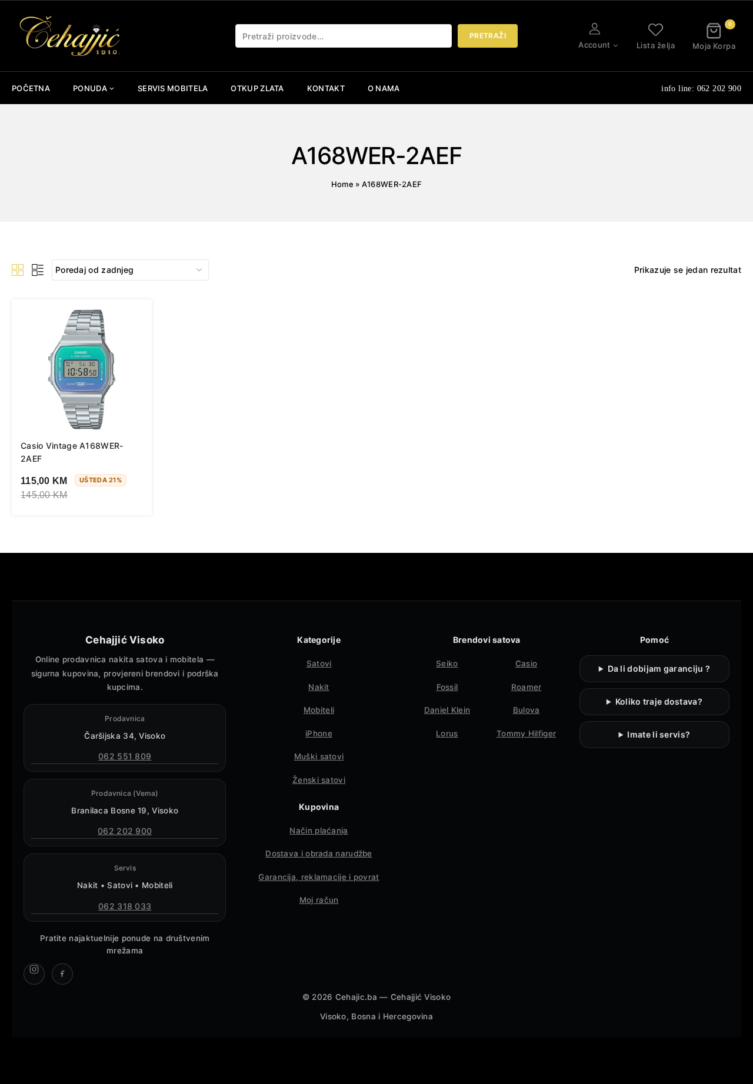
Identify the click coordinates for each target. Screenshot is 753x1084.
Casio (526, 663)
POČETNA (31, 88)
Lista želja (656, 45)
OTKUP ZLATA (257, 88)
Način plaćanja (318, 830)
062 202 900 (125, 831)
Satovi (319, 663)
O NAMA (384, 88)
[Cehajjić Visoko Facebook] (62, 974)
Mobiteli (319, 710)
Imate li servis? (658, 734)
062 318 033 (124, 906)
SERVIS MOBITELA (173, 88)
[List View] (38, 270)
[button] (615, 45)
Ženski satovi (318, 780)
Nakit (318, 687)
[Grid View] (18, 270)
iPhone (318, 733)
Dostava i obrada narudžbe (318, 853)
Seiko (447, 663)
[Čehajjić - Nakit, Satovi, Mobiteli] (70, 35)
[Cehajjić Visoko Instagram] (34, 974)
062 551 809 (124, 756)
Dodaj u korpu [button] (67, 525)
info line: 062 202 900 (701, 88)
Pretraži (487, 35)
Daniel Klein (447, 710)
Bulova (526, 710)
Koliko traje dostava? (658, 701)
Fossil (447, 687)
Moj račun (319, 900)
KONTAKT (326, 88)
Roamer (526, 687)
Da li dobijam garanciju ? (659, 668)
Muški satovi (319, 756)
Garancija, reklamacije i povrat (318, 877)
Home (342, 184)
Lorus (447, 733)
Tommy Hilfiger (526, 733)
